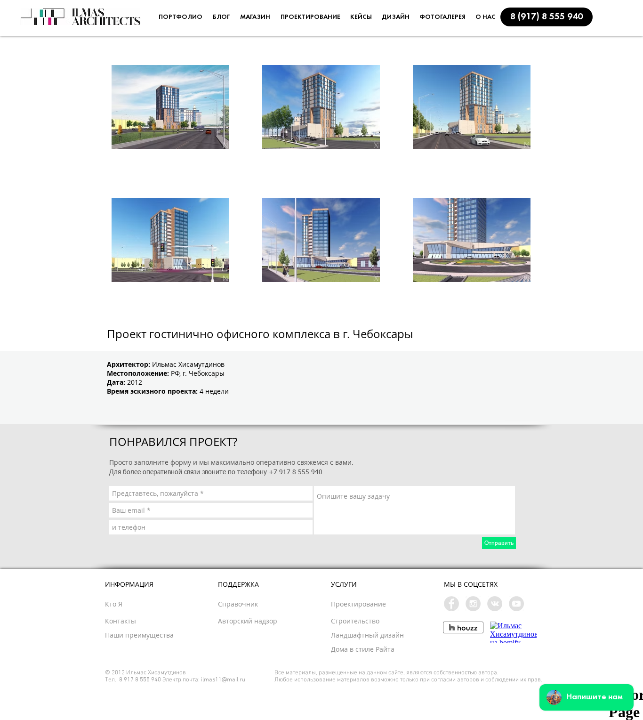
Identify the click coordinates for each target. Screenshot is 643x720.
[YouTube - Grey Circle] (516, 603)
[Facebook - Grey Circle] (451, 603)
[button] (546, 17)
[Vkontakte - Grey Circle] (494, 603)
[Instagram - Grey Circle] (473, 603)
